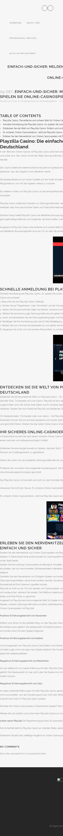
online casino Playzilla (11, 721)
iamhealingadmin (48, 101)
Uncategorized (28, 101)
